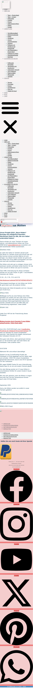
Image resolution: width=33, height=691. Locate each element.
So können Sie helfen (11, 58)
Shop (5, 96)
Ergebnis (4, 223)
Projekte (10, 20)
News (6, 92)
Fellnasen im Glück (13, 53)
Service (6, 78)
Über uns (7, 11)
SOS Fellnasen (12, 71)
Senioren (10, 43)
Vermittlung (8, 29)
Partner (10, 86)
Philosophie (11, 18)
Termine (10, 82)
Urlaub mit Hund (12, 91)
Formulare (10, 84)
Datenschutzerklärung (10, 435)
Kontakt (10, 27)
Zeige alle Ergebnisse (7, 225)
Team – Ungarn (12, 17)
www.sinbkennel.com (14, 245)
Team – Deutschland (13, 15)
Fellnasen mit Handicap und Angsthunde (11, 46)
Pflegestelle (11, 75)
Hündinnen (11, 38)
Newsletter (7, 429)
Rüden (9, 36)
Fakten (9, 25)
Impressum (6, 433)
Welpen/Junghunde (13, 35)
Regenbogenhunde (13, 55)
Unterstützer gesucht (13, 69)
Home (6, 9)
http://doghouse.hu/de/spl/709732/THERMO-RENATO (16, 280)
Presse (10, 22)
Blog (5, 94)
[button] (10, 117)
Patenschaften (12, 73)
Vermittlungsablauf (13, 33)
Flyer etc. (10, 89)
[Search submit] (1, 222)
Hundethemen (11, 87)
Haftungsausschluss (13, 23)
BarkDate (10, 57)
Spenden (10, 76)
